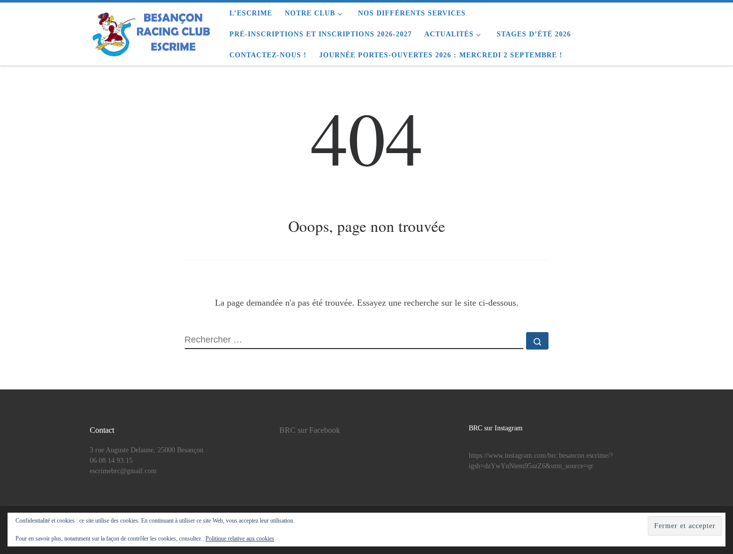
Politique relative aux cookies (239, 538)
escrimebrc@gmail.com (123, 471)
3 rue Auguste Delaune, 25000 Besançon (146, 450)
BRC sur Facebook (309, 430)
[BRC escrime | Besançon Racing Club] (152, 31)
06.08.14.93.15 (111, 460)
